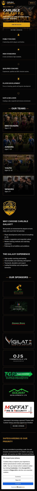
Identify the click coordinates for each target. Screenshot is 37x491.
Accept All (18, 483)
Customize (18, 476)
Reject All (18, 480)
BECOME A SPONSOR (18, 426)
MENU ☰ (32, 3)
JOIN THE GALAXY (16, 24)
